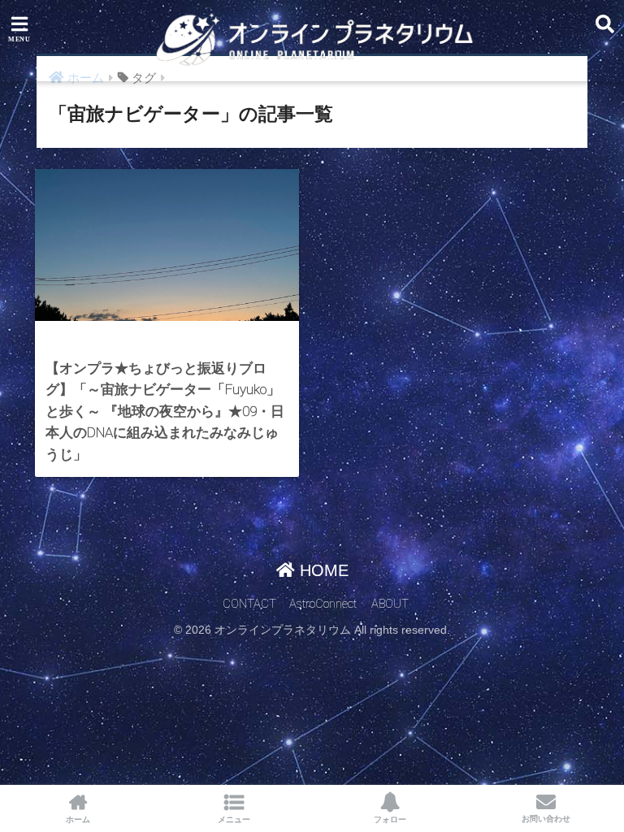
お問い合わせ (546, 818)
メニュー (234, 819)
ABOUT (390, 604)
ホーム (78, 819)
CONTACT (249, 604)
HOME (322, 570)
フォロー (390, 819)
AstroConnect (323, 604)
